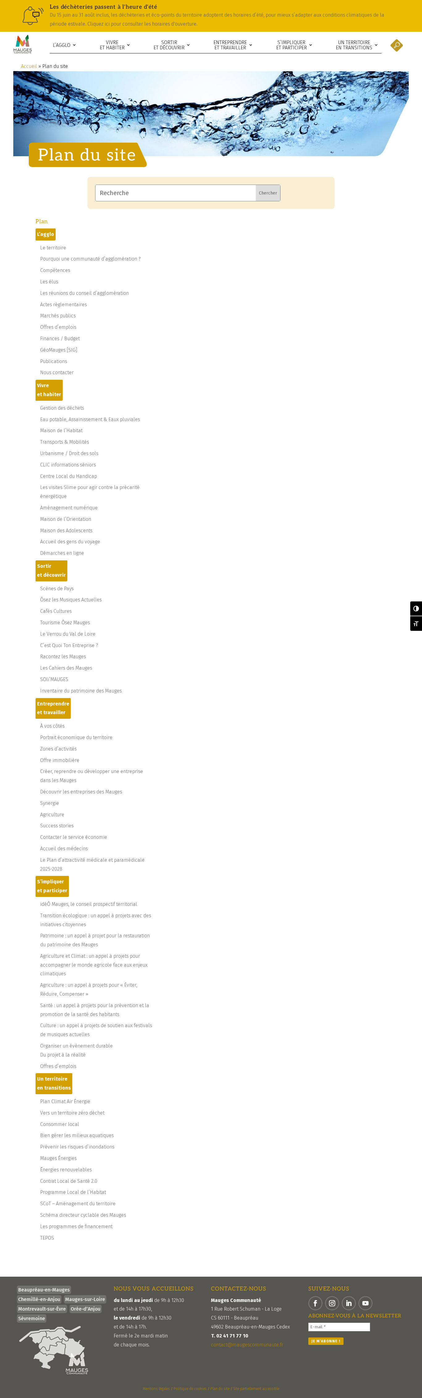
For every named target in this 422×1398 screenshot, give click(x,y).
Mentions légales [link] (156, 1389)
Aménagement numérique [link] (69, 508)
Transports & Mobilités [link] (64, 442)
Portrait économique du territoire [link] (76, 737)
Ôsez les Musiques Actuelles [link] (71, 600)
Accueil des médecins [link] (64, 849)
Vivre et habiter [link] (112, 45)
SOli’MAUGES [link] (54, 679)
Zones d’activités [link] (58, 749)
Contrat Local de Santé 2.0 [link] (68, 1181)
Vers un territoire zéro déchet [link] (72, 1113)
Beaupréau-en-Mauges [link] (44, 1290)
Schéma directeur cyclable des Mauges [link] (83, 1215)
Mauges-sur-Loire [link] (85, 1299)
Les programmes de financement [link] (76, 1226)
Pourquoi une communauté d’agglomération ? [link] (90, 259)
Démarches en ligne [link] (62, 553)
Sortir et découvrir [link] (169, 45)
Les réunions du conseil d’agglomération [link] (84, 293)
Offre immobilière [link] (59, 760)
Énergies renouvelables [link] (66, 1170)
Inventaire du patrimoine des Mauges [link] (81, 691)
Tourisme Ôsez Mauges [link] (65, 623)
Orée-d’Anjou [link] (85, 1309)
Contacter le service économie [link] (73, 837)
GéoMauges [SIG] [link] (58, 350)
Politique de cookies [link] (190, 1389)
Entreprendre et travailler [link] (230, 45)
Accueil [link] (29, 66)
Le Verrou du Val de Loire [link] (67, 634)
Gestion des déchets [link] (62, 408)
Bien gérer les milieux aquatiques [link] (77, 1135)
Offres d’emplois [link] (58, 327)
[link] (211, 16)
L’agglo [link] (61, 45)
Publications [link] (53, 361)
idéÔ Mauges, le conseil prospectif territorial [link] (88, 904)
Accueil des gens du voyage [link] (70, 542)
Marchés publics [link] (58, 316)
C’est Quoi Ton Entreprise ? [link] (69, 645)
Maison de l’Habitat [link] (61, 430)
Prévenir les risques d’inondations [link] (77, 1147)
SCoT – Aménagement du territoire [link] (78, 1204)
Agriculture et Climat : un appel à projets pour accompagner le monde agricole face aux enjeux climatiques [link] (93, 965)
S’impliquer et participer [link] (291, 45)
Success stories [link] (57, 826)
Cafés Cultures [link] (56, 611)
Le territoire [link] (53, 248)
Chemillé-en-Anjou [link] (39, 1299)
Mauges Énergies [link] (58, 1158)
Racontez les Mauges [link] (63, 656)
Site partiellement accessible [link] (256, 1389)
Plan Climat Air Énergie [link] (65, 1101)
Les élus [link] (49, 282)
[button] (315, 1303)
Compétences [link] (55, 270)
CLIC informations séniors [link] (68, 465)
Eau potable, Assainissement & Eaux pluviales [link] (90, 419)
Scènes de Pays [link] (57, 589)
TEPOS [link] (47, 1238)
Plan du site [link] (220, 1389)
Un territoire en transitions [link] (354, 45)
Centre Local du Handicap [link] (68, 476)
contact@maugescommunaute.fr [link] (247, 1345)
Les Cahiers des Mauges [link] (66, 668)
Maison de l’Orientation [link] (65, 519)
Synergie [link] (49, 803)
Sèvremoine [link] (31, 1318)
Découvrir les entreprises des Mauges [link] (81, 792)
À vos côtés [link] (52, 726)
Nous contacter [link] (57, 372)
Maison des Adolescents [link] (66, 531)
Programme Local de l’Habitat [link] (73, 1192)
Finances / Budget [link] (60, 338)
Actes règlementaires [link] (63, 305)
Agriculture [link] (52, 815)
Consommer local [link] (59, 1124)
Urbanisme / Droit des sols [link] (69, 453)
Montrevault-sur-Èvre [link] (42, 1309)
